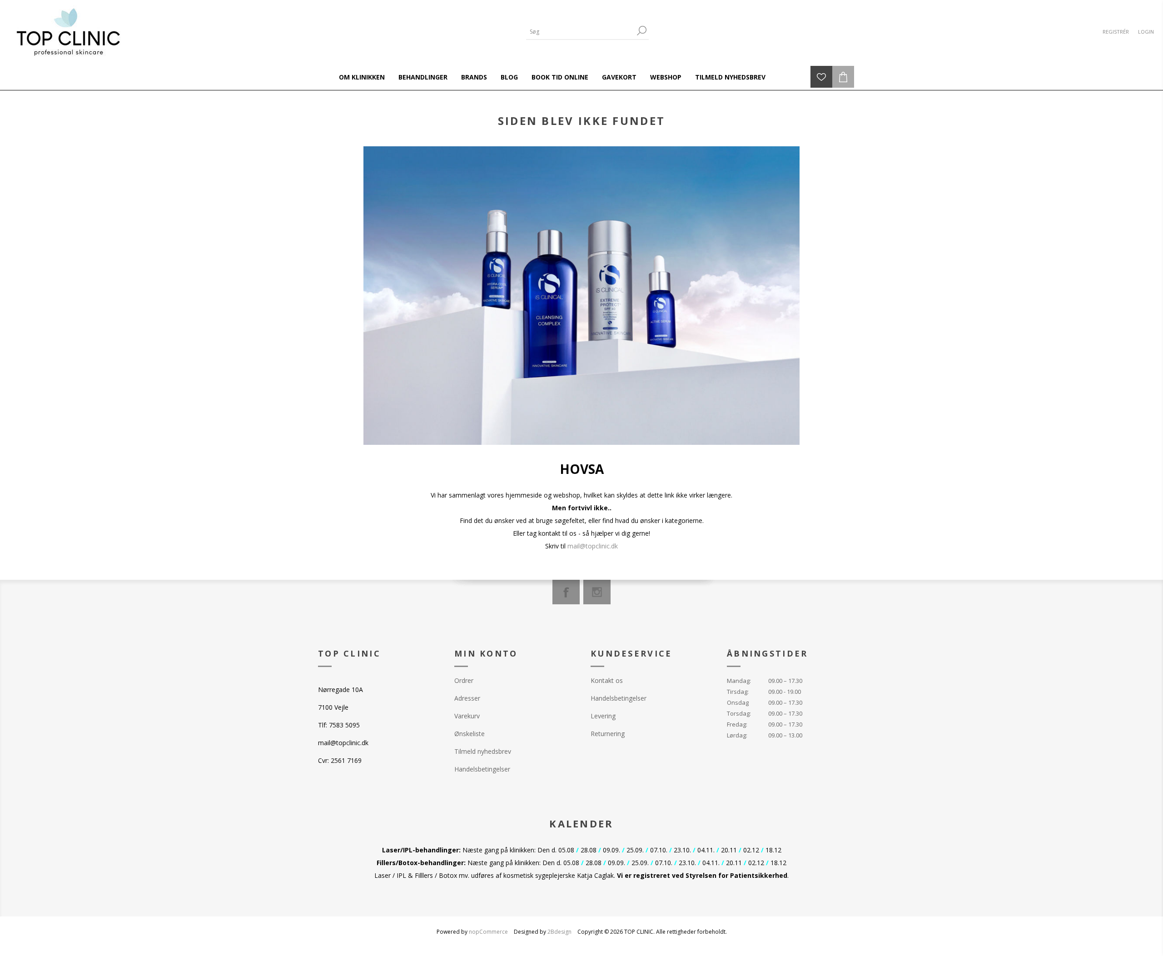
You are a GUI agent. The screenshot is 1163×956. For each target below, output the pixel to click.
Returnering (608, 733)
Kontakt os (607, 680)
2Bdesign (559, 932)
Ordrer (463, 680)
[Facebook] (566, 592)
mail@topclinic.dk (592, 546)
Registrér (1116, 31)
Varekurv (467, 716)
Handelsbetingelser (482, 769)
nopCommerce (488, 932)
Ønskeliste (469, 733)
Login (1146, 31)
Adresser (467, 698)
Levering (603, 716)
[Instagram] (597, 592)
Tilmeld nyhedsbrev (482, 751)
